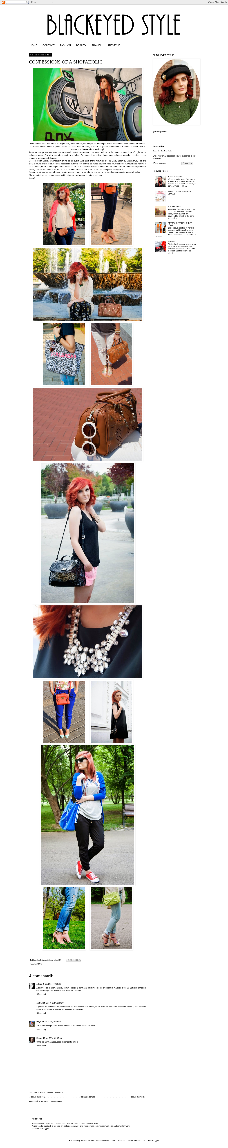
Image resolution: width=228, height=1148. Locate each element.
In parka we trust (175, 177)
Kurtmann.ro (84, 152)
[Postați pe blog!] (70, 960)
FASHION (65, 45)
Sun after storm (174, 207)
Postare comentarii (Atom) (52, 1101)
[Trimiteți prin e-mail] (67, 960)
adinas (39, 984)
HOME (33, 45)
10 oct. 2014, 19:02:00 (55, 1003)
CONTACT (48, 45)
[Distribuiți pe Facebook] (76, 960)
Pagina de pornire (87, 1097)
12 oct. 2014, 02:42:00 (52, 1038)
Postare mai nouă (37, 1097)
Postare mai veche (137, 1097)
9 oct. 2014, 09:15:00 (52, 984)
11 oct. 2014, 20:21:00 (51, 1022)
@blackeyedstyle (160, 132)
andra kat (40, 1003)
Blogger (155, 1140)
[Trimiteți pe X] (73, 960)
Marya (39, 1038)
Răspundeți (41, 994)
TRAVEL (96, 45)
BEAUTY (81, 45)
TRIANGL (172, 242)
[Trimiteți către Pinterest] (79, 960)
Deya (38, 1022)
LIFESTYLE (113, 45)
